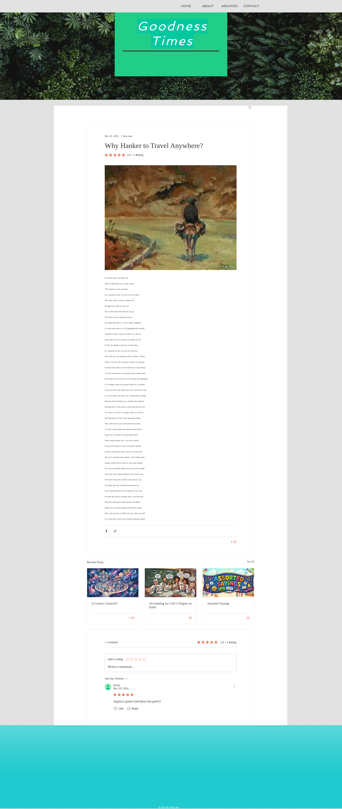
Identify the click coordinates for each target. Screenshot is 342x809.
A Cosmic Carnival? (104, 603)
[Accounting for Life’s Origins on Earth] (170, 582)
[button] (250, 107)
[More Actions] (234, 687)
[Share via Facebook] (106, 531)
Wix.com (174, 807)
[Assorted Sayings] (228, 582)
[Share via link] (115, 531)
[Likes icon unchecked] (115, 709)
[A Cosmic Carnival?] (113, 582)
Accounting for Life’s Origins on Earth (170, 605)
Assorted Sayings (218, 603)
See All (250, 561)
